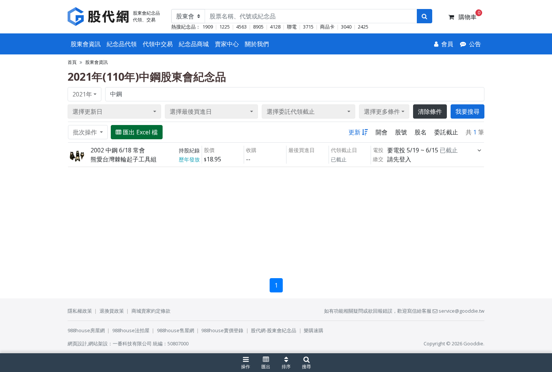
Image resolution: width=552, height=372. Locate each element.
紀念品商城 (194, 44)
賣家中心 (227, 44)
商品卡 (327, 26)
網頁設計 (77, 343)
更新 (354, 132)
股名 (421, 132)
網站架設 (98, 343)
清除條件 (430, 111)
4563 (241, 26)
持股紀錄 (189, 150)
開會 (382, 132)
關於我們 (257, 44)
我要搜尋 (467, 111)
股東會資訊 (86, 44)
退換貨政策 (112, 310)
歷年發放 (189, 159)
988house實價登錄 (222, 330)
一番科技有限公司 (132, 343)
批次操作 (85, 132)
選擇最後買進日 (191, 111)
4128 (275, 26)
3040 (346, 26)
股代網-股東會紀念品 (273, 330)
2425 (363, 26)
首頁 (72, 62)
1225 (224, 26)
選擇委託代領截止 (291, 111)
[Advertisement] (276, 219)
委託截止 (446, 132)
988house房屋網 (86, 330)
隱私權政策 (80, 310)
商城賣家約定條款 (150, 310)
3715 (308, 26)
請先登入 (399, 159)
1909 (207, 26)
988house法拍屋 (130, 330)
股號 (401, 132)
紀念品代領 (122, 44)
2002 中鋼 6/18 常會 (117, 150)
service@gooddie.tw (460, 310)
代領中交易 (158, 44)
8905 (258, 26)
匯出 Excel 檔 (140, 132)
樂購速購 (313, 330)
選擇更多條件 (382, 111)
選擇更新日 (87, 111)
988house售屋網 (175, 330)
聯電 (292, 26)
